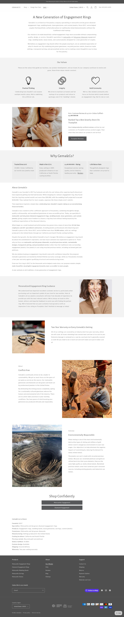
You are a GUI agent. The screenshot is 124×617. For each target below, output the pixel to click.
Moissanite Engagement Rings (21, 564)
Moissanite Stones (17, 576)
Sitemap (48, 576)
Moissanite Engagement (62, 502)
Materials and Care (85, 580)
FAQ (47, 567)
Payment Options (84, 573)
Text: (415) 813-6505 (105, 7)
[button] (26, 7)
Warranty (82, 576)
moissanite (67, 37)
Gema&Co (18, 612)
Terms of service (36, 612)
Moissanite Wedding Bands (20, 570)
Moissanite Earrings (18, 573)
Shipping (81, 567)
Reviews (80, 173)
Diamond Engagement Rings (20, 567)
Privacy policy (26, 612)
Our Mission (49, 564)
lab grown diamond (81, 37)
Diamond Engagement (62, 507)
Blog (47, 573)
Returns (81, 570)
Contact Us (82, 564)
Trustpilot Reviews (77, 138)
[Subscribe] (43, 590)
